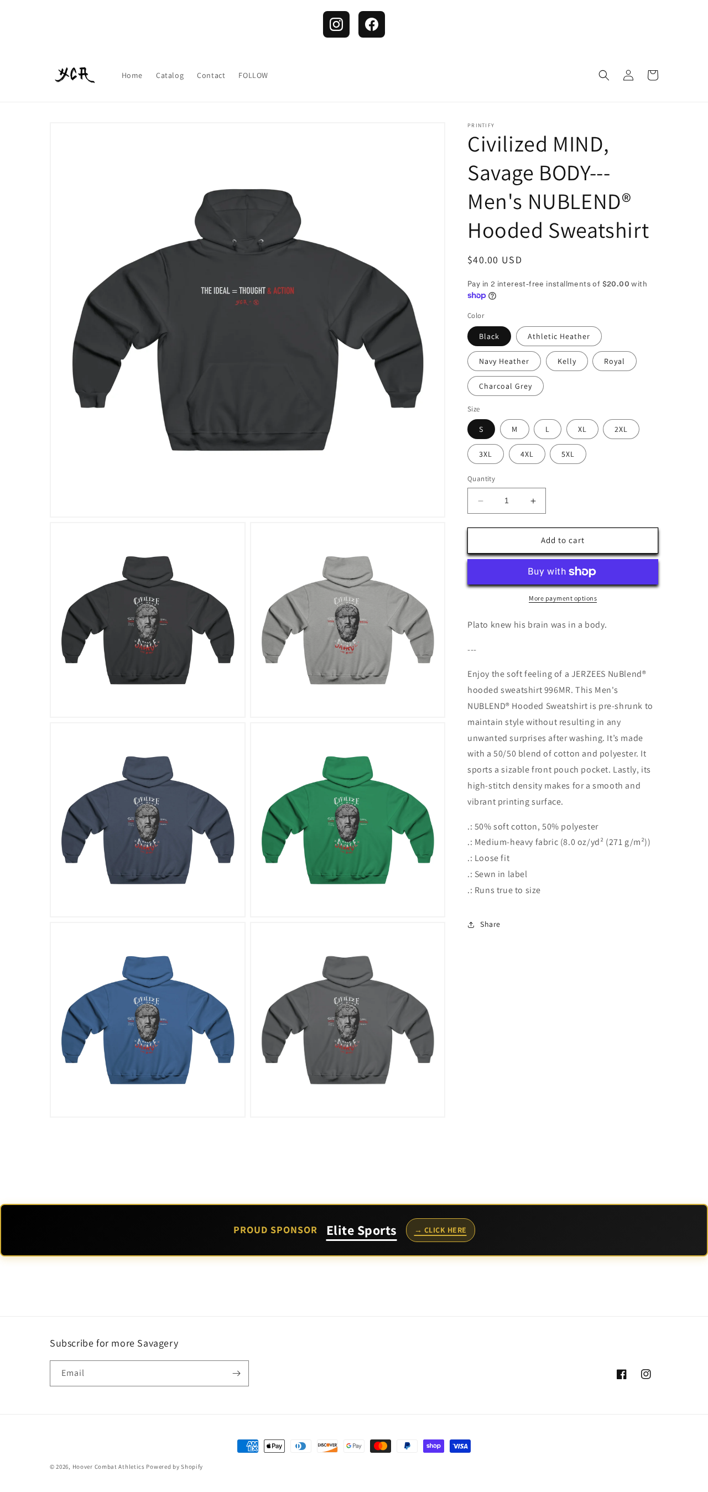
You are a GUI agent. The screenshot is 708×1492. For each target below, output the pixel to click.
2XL (621, 430)
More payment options (563, 598)
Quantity (481, 479)
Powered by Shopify (174, 1466)
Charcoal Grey (505, 386)
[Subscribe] (236, 1373)
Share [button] (490, 924)
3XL (485, 455)
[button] (604, 75)
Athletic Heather (559, 336)
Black (489, 336)
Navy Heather (504, 361)
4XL (527, 455)
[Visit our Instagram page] (336, 24)
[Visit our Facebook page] (371, 24)
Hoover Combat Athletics (108, 1466)
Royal (614, 361)
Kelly (567, 361)
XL (582, 430)
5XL (568, 455)
